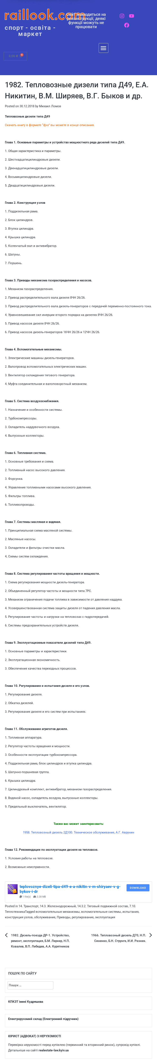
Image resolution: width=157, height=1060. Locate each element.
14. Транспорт (28, 906)
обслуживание (44, 917)
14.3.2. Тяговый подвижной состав (102, 906)
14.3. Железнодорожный (58, 906)
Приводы (63, 917)
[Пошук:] (30, 985)
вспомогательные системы (101, 912)
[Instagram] (122, 16)
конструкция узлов (19, 917)
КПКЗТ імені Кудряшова (25, 1002)
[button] (103, 48)
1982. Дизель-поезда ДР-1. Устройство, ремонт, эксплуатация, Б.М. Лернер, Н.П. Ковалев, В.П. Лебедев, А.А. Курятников (40, 940)
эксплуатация (105, 917)
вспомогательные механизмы (58, 912)
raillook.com (45, 14)
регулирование (83, 917)
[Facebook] (126, 25)
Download (138, 887)
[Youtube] (131, 16)
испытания (130, 912)
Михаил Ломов (50, 106)
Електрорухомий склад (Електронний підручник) (43, 1019)
